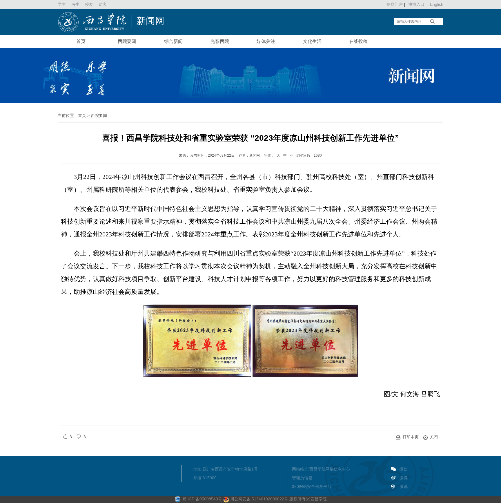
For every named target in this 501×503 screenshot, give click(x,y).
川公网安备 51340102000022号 (258, 499)
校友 (89, 4)
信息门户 (394, 4)
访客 (103, 4)
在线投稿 (358, 41)
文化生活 (312, 41)
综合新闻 (173, 41)
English (436, 4)
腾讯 (404, 486)
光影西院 (219, 41)
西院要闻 (127, 41)
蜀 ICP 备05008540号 (202, 499)
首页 (81, 41)
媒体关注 (266, 41)
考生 (75, 4)
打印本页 (410, 437)
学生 (62, 4)
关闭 (434, 437)
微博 (404, 477)
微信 (404, 469)
